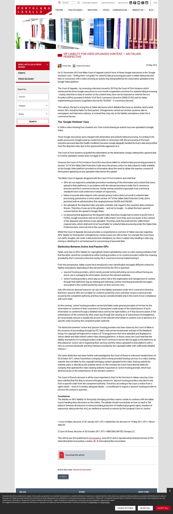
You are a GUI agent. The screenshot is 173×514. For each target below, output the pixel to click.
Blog (151, 10)
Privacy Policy (105, 502)
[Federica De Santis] (74, 66)
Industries (92, 10)
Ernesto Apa (66, 66)
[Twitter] (142, 3)
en (156, 3)
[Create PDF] (59, 2)
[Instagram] (146, 3)
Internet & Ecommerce (82, 470)
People (106, 10)
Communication (120, 10)
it (153, 3)
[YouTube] (138, 3)
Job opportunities (108, 3)
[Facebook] (134, 3)
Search (32, 121)
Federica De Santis (83, 66)
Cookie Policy (93, 502)
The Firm (59, 10)
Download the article (81, 455)
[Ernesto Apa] (60, 66)
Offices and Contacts (90, 3)
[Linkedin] (130, 3)
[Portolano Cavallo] (34, 10)
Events (21, 73)
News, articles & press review (29, 65)
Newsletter (138, 10)
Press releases (26, 79)
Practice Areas (75, 10)
